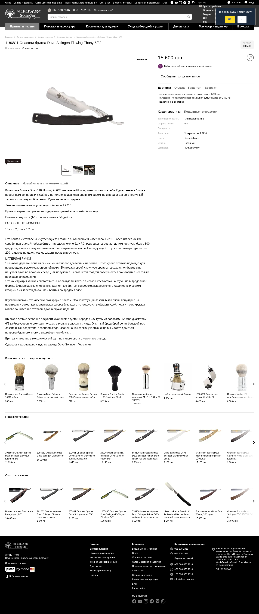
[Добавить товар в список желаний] (250, 57)
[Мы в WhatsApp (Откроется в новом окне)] (193, 2)
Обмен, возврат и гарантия (49, 3)
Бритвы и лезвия (22, 26)
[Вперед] (254, 384)
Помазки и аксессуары (60, 26)
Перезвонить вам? (103, 10)
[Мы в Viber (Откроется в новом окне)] (188, 2)
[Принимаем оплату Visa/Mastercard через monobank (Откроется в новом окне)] (17, 569)
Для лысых (181, 26)
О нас (8, 3)
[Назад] (5, 384)
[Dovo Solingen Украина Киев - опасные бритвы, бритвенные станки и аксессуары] (16, 545)
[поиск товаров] (189, 17)
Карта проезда (223, 569)
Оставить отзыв (30, 48)
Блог (164, 3)
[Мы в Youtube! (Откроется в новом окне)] (176, 2)
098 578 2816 (82, 10)
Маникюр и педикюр (213, 26)
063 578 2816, (61, 10)
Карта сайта (138, 588)
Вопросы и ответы (122, 3)
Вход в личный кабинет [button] (144, 548)
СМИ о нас (105, 3)
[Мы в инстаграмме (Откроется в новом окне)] (180, 2)
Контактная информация (147, 3)
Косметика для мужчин (102, 26)
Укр (204, 3)
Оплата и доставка (23, 3)
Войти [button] (167, 66)
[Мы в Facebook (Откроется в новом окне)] (172, 2)
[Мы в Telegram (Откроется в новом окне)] (184, 2)
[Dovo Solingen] (142, 59)
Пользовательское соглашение (81, 3)
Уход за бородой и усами (146, 26)
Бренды (243, 26)
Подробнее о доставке (171, 101)
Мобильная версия (18, 576)
